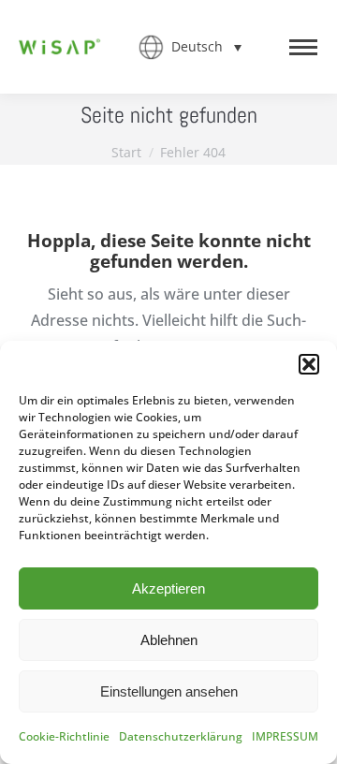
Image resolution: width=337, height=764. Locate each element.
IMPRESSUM (285, 736)
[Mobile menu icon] (303, 47)
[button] (309, 364)
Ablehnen (169, 640)
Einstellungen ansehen (169, 691)
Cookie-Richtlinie (64, 736)
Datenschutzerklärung (180, 736)
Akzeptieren (168, 588)
